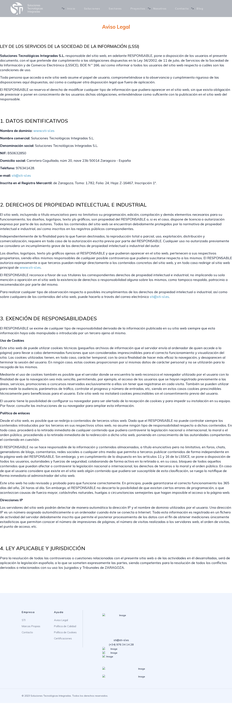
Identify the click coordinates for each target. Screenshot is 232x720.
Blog (200, 8)
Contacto (182, 8)
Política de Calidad (65, 626)
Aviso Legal (61, 620)
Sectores (115, 8)
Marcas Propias (31, 626)
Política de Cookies (65, 632)
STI (23, 620)
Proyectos (137, 8)
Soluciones (92, 8)
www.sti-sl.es (44, 130)
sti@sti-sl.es (21, 175)
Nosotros (160, 8)
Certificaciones (63, 638)
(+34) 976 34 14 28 (121, 644)
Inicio (71, 8)
